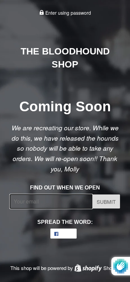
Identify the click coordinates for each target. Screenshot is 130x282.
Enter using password (67, 12)
